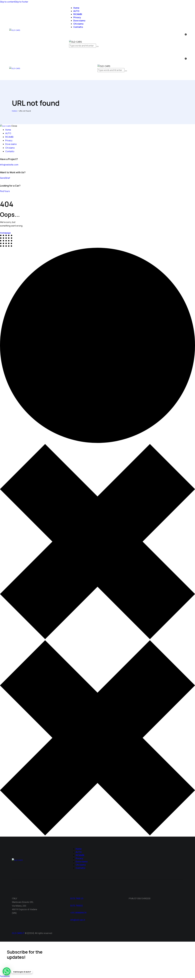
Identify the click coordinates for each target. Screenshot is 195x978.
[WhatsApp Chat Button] (7, 971)
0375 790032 (76, 905)
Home (14, 111)
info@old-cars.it (77, 920)
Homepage (5, 232)
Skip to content (7, 1)
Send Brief (5, 177)
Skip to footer (21, 1)
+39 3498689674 (78, 912)
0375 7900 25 (77, 898)
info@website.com (9, 164)
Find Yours (5, 191)
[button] (98, 76)
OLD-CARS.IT (18, 933)
